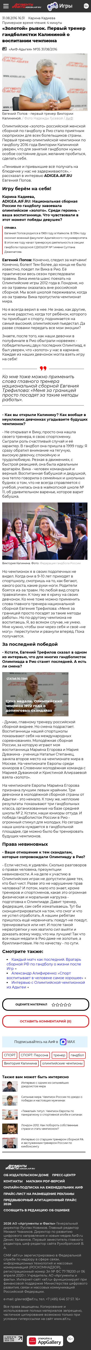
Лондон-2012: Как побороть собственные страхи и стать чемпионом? (49, 1127)
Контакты (13, 1181)
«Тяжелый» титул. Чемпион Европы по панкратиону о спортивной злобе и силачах (51, 1112)
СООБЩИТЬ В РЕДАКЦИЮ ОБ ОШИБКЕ (37, 1210)
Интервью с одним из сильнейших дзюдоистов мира (45, 1084)
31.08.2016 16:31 (13, 18)
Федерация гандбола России (60, 563)
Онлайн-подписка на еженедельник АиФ (43, 1187)
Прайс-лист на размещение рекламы (39, 1194)
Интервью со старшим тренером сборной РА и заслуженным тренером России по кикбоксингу (52, 1143)
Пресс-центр (64, 1175)
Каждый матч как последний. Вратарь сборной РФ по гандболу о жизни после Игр (44, 964)
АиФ (69, 118)
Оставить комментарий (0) (45, 1021)
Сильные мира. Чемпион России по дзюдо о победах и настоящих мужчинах (51, 1098)
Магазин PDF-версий (45, 1181)
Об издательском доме (26, 1175)
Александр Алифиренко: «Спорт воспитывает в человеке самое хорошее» (45, 975)
